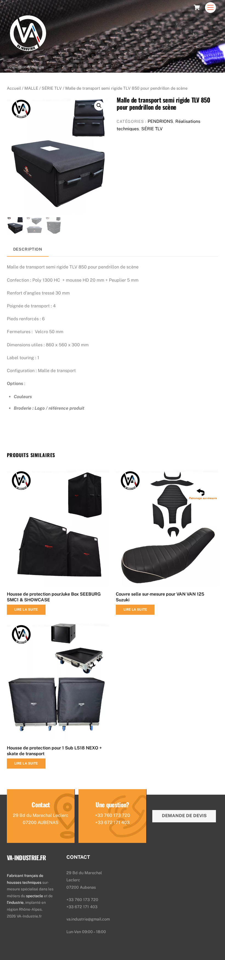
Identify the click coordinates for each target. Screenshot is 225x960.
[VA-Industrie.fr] (28, 59)
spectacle (35, 896)
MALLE (31, 88)
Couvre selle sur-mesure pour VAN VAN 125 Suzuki (160, 596)
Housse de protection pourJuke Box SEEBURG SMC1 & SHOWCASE (54, 596)
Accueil (14, 88)
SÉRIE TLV (52, 88)
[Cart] (196, 7)
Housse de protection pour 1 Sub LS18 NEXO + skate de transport (54, 750)
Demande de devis (184, 815)
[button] (99, 106)
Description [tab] (28, 249)
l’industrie (15, 902)
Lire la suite (26, 609)
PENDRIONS (160, 121)
